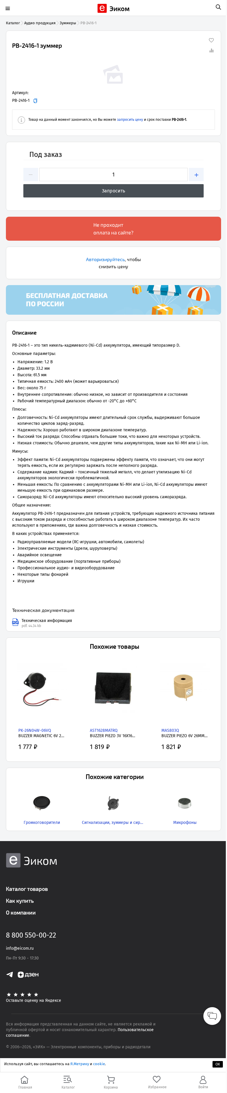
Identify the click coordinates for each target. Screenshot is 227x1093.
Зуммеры (68, 23)
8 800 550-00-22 (31, 935)
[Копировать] (35, 101)
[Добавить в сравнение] (211, 50)
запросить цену (130, 120)
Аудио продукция (40, 23)
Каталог (13, 23)
